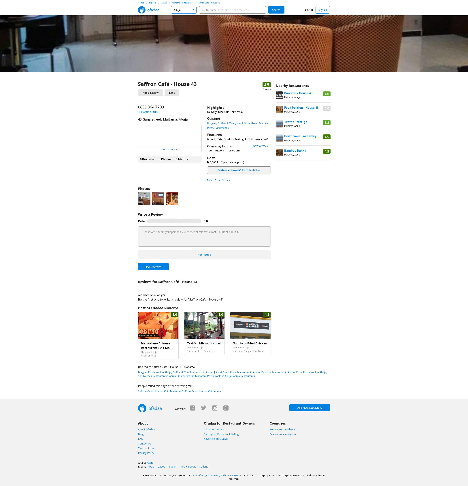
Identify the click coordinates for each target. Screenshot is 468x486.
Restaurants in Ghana (282, 429)
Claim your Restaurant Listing (221, 434)
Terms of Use (146, 448)
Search (276, 10)
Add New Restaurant (309, 407)
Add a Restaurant (214, 429)
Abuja (151, 466)
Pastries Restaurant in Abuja (278, 372)
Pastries (263, 123)
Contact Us (144, 443)
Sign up (322, 10)
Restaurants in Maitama (191, 376)
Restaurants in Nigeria (283, 434)
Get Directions (170, 149)
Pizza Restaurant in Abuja (310, 372)
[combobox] (184, 10)
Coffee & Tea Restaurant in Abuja (192, 372)
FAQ (140, 438)
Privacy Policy (146, 453)
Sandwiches (222, 128)
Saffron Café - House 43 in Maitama (159, 391)
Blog (141, 434)
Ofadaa (148, 10)
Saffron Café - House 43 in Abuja (201, 391)
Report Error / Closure (218, 180)
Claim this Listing (239, 170)
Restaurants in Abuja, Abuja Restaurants (230, 376)
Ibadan (172, 466)
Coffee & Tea (226, 123)
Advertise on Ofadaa (216, 438)
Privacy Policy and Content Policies (224, 475)
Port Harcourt (188, 466)
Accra (150, 462)
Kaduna (203, 466)
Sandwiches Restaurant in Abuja (157, 376)
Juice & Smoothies (246, 123)
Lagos (161, 466)
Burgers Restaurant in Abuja (154, 372)
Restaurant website (148, 111)
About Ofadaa (146, 429)
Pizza (210, 128)
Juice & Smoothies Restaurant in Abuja (236, 372)
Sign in (309, 9)
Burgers (211, 123)
